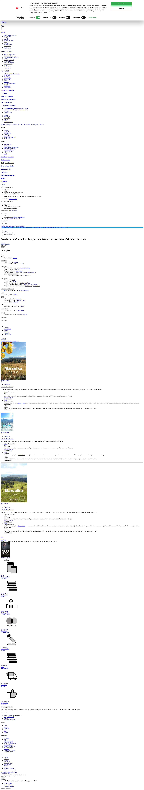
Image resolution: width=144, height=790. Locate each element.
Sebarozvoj (3, 242)
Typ (2, 256)
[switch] (54, 17)
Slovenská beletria (8, 44)
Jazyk (2, 293)
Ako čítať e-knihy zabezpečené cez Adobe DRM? (12, 226)
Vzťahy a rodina (7, 61)
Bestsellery (6, 114)
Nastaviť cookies (8, 783)
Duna (5, 152)
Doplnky (3, 26)
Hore (2, 537)
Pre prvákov (6, 76)
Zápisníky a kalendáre (7, 175)
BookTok (6, 120)
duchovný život (21, 300)
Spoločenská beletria (8, 40)
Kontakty (6, 757)
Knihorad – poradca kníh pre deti (11, 73)
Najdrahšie (6, 331)
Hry (1, 23)
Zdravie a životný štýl (9, 62)
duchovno (18, 298)
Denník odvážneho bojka (10, 148)
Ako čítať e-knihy (8, 745)
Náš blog (6, 760)
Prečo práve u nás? (8, 740)
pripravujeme (19, 271)
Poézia (5, 47)
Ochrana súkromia (8, 784)
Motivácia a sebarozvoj (9, 54)
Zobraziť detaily (92, 17)
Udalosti (6, 718)
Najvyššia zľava (7, 334)
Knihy (5, 231)
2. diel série (7, 387)
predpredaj (17, 269)
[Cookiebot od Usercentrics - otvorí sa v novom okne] (19, 17)
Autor (2, 304)
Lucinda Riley (7, 138)
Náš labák (6, 767)
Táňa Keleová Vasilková (9, 137)
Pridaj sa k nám (7, 764)
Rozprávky (6, 82)
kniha (15, 258)
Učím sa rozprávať (8, 151)
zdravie (16, 301)
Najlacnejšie (6, 333)
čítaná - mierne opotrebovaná (31, 284)
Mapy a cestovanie (6, 102)
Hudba (3, 178)
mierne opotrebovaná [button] (9, 401)
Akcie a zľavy (7, 118)
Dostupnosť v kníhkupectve (10, 274)
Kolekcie (6, 119)
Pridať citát (3, 540)
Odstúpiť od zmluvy (8, 751)
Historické (6, 43)
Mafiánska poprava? (5, 557)
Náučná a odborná (6, 51)
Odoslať (3, 778)
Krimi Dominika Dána (9, 149)
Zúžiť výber (3, 317)
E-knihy (2, 21)
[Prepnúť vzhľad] (1, 28)
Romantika (6, 39)
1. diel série (7, 509)
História (5, 58)
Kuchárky (4, 93)
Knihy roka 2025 (8, 112)
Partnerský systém (8, 763)
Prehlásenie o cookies (9, 768)
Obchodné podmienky (9, 786)
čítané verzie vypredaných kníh (32, 286)
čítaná (14, 281)
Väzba (2, 313)
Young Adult (7, 79)
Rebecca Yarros (7, 133)
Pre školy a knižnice (8, 747)
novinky (16, 262)
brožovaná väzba (22, 314)
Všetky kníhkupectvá (9, 717)
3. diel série (7, 438)
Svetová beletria (7, 46)
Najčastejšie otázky (8, 742)
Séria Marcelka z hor (14, 341)
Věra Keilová (20, 306)
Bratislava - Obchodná (9, 715)
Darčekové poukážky (7, 157)
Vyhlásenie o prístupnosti (9, 769)
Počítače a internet (8, 64)
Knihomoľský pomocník (9, 750)
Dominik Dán (7, 130)
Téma (2, 297)
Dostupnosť (3, 266)
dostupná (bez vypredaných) (30, 272)
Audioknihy (3, 22)
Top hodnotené (7, 329)
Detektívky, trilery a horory (10, 35)
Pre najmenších (7, 75)
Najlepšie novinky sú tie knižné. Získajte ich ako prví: (13, 775)
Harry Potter (6, 145)
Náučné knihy (7, 86)
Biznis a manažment (8, 56)
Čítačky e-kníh (5, 160)
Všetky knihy (7, 111)
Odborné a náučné (8, 232)
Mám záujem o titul (8, 122)
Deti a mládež (5, 71)
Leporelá (6, 84)
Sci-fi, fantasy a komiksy (9, 83)
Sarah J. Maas (7, 136)
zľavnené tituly (20, 263)
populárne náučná (23, 290)
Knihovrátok (21, 403)
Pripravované (7, 116)
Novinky (6, 115)
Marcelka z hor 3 (5, 432)
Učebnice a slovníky (7, 96)
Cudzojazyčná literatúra (8, 105)
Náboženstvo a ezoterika (8, 99)
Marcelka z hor (4, 503)
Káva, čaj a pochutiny (7, 166)
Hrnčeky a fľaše (5, 169)
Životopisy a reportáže (9, 60)
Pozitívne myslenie (5, 244)
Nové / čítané (4, 278)
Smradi (5, 154)
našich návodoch (13, 199)
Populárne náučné (5, 341)
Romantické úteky (8, 144)
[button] (73, 394)
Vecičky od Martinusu (7, 163)
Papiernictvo (4, 172)
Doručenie (6, 738)
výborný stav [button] (7, 453)
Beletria (3, 32)
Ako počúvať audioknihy (10, 746)
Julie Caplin (6, 131)
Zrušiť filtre (3, 339)
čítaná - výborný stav (25, 283)
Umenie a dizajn (7, 66)
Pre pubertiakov (7, 78)
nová (13, 280)
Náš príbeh (6, 759)
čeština (16, 294)
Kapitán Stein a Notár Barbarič (11, 147)
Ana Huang (6, 134)
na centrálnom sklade (25, 268)
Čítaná (5, 400)
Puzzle (2, 184)
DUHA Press (20, 310)
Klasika (5, 42)
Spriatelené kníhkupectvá (10, 719)
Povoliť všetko (121, 3)
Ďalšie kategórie (7, 48)
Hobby (5, 65)
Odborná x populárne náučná (7, 288)
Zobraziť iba (3, 260)
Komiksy (6, 38)
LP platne (4, 181)
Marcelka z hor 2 (5, 380)
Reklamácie (6, 749)
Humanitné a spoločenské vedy (11, 57)
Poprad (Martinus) (26, 275)
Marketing (6, 765)
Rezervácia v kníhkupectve (10, 743)
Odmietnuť (121, 8)
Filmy (2, 25)
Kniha (5, 392)
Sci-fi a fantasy (7, 36)
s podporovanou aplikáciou (18, 217)
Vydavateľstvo (4, 308)
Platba (5, 739)
